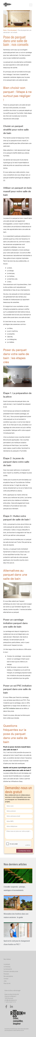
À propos (6, 974)
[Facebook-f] (6, 1006)
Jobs (5, 981)
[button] (30, 4)
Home (5, 30)
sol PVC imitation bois (11, 708)
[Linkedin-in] (11, 1006)
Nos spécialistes (8, 976)
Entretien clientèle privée (11, 971)
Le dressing (7, 966)
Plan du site (7, 983)
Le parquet (7, 964)
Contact (6, 978)
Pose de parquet (12, 30)
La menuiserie (8, 969)
